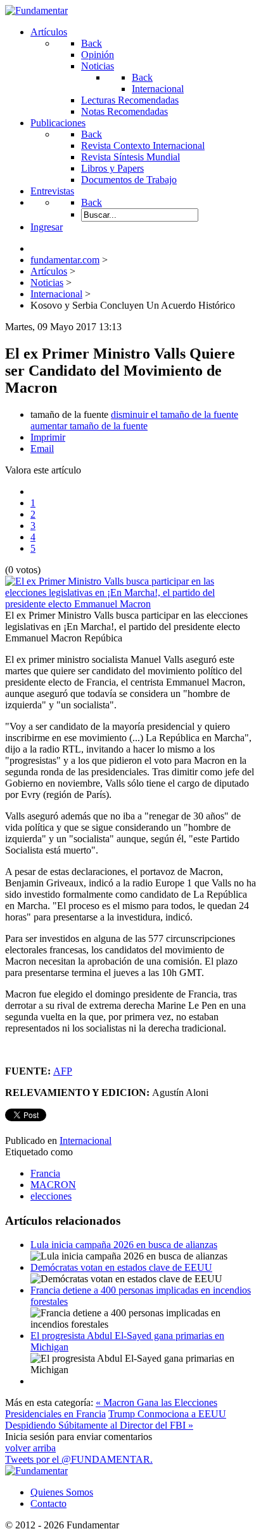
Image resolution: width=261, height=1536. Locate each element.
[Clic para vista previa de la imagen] (130, 603)
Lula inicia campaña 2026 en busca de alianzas (123, 1244)
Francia (45, 1173)
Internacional (85, 1140)
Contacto (48, 1503)
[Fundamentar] (36, 10)
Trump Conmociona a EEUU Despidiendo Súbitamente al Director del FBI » (115, 1419)
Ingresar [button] (46, 227)
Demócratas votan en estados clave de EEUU (121, 1267)
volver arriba (30, 1448)
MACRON (53, 1184)
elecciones (51, 1196)
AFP (62, 1071)
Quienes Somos (61, 1492)
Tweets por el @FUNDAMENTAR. (79, 1459)
